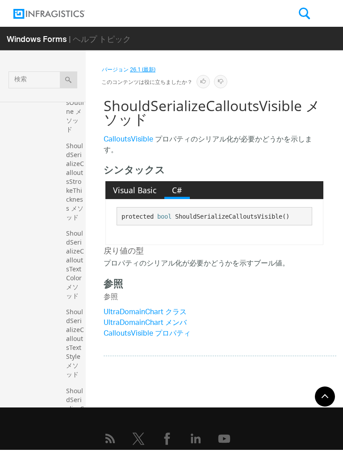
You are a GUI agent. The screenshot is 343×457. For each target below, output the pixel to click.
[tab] (134, 190)
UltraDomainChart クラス (145, 312)
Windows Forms (37, 39)
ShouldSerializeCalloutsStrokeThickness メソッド (75, 181)
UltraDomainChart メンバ (145, 323)
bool (164, 216)
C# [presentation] (177, 190)
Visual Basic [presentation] (134, 190)
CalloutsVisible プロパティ (147, 334)
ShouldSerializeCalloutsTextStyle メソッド (75, 342)
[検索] (68, 79)
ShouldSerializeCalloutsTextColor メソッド (75, 264)
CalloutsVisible (128, 140)
